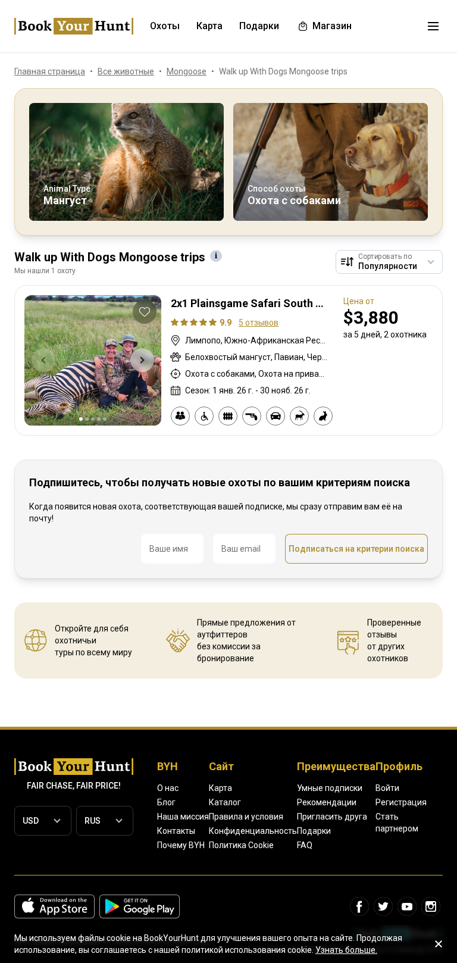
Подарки (314, 831)
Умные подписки (329, 788)
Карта (220, 788)
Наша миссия (183, 816)
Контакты (176, 831)
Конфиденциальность (253, 831)
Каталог (225, 802)
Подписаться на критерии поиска (356, 549)
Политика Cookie (241, 845)
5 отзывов (258, 322)
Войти (387, 788)
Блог (166, 802)
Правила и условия (246, 816)
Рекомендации (326, 802)
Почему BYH (181, 845)
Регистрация (401, 802)
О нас (168, 788)
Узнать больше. (346, 950)
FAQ (304, 845)
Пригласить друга (332, 816)
